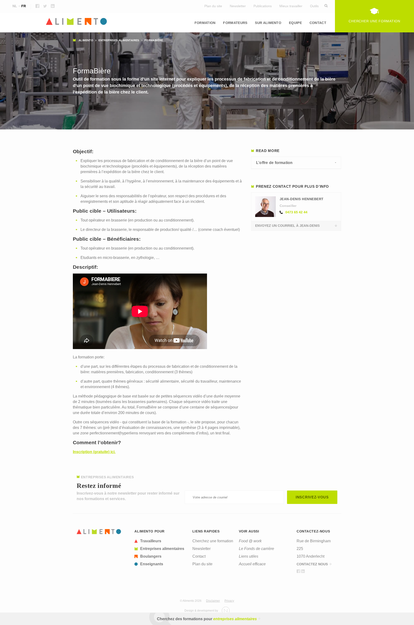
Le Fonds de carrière (256, 549)
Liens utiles (248, 556)
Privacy (229, 600)
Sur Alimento (268, 23)
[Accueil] (99, 531)
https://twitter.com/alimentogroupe (45, 6)
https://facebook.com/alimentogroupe (37, 6)
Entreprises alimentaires (118, 40)
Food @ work (250, 541)
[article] (160, 541)
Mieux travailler (290, 6)
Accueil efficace (252, 564)
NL (14, 6)
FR (23, 6)
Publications (262, 6)
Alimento (86, 40)
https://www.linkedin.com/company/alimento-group (53, 6)
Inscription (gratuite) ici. (94, 452)
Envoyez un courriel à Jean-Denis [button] (287, 226)
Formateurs (235, 23)
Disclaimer (213, 600)
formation (205, 23)
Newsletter (238, 6)
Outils (314, 6)
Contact (318, 23)
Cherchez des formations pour (207, 619)
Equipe (295, 23)
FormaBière (153, 40)
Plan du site (213, 6)
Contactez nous (312, 564)
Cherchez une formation (212, 541)
